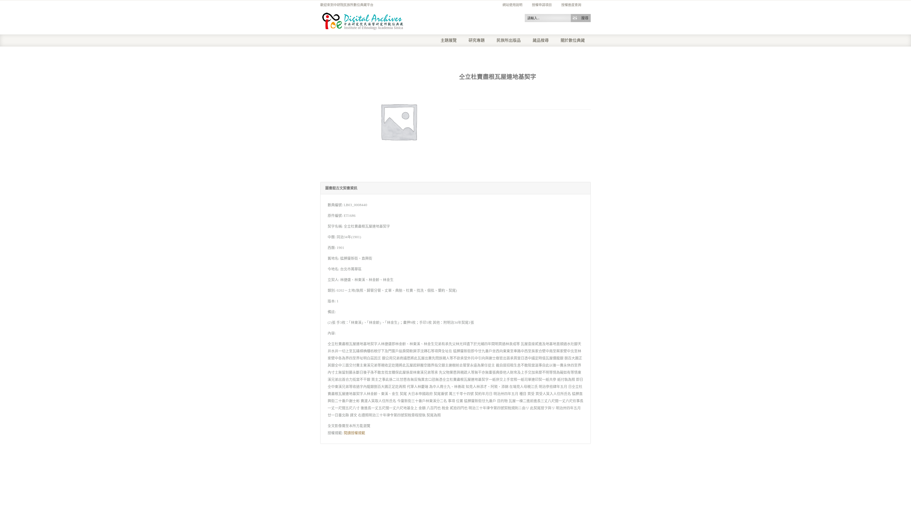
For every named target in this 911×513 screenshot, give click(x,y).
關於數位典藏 (573, 40)
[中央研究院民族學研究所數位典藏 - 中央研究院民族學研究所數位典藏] (362, 20)
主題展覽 (449, 40)
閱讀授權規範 (354, 433)
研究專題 (477, 40)
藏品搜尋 (541, 40)
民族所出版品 (509, 40)
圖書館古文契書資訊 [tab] (341, 188)
